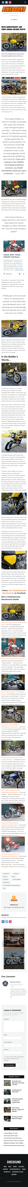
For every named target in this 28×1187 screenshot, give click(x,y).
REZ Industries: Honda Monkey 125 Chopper (17, 1117)
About (9, 1167)
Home (5, 1167)
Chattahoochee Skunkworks (9, 201)
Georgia (5, 876)
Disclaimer (21, 1167)
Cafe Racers (6, 873)
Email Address (8, 1042)
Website (6, 1049)
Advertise (5, 1169)
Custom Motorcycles (15, 1169)
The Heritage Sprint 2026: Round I (17, 1091)
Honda (13, 876)
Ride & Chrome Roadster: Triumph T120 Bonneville (18, 1109)
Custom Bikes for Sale (10, 1133)
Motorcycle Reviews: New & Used (14, 1145)
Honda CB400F (16, 879)
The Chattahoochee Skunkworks (11, 885)
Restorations (6, 882)
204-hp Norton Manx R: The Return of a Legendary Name (17, 1100)
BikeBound (14, 1162)
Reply (12, 986)
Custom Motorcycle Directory (13, 1138)
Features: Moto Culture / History (14, 1140)
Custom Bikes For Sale (17, 1172)
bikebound (14, 905)
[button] (14, 19)
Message (6, 1019)
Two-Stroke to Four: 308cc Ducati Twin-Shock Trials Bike (18, 1082)
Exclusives (16, 873)
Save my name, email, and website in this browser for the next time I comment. (14, 1058)
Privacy (15, 1167)
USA (4, 888)
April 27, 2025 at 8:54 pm (16, 984)
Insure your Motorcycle (11, 1135)
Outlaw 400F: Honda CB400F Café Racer (13, 658)
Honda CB (5, 879)
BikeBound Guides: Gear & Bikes (13, 1143)
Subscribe (14, 1174)
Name (5, 1035)
